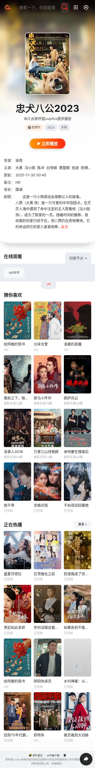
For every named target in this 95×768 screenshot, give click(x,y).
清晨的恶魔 (73, 344)
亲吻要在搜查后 (76, 451)
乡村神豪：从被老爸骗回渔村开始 (77, 681)
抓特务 (39, 735)
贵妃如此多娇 (14, 627)
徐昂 (19, 160)
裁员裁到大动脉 (76, 735)
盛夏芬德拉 (13, 574)
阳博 (84, 167)
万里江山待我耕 (46, 451)
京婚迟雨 (41, 505)
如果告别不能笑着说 (77, 627)
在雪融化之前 (44, 574)
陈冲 (40, 167)
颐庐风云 (71, 398)
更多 (81, 524)
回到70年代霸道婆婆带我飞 (17, 735)
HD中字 (14, 273)
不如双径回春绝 (76, 505)
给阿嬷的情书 (14, 344)
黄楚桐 (64, 167)
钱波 (75, 167)
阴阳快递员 (42, 681)
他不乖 (9, 505)
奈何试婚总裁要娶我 (47, 627)
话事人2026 (13, 451)
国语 (19, 189)
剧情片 (36, 127)
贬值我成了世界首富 (77, 574)
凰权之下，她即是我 (17, 398)
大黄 (19, 167)
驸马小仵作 (42, 398)
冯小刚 (30, 167)
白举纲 (51, 167)
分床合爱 (41, 344)
